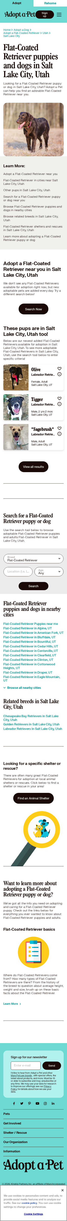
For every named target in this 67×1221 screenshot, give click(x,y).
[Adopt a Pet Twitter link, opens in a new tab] (23, 1104)
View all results (33, 466)
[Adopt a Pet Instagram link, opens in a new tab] (46, 1104)
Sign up (44, 14)
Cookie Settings (33, 1214)
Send (51, 1065)
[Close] (62, 1190)
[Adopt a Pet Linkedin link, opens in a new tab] (53, 1104)
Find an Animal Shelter (33, 798)
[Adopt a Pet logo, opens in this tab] (33, 1169)
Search (33, 586)
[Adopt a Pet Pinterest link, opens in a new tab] (30, 1104)
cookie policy (29, 1203)
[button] (59, 368)
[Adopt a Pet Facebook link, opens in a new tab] (15, 1104)
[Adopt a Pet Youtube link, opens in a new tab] (38, 1104)
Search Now (33, 309)
